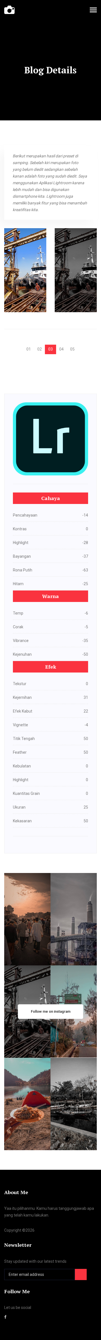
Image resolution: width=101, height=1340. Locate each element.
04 (61, 349)
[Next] (81, 347)
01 (28, 349)
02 (39, 349)
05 (72, 349)
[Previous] (20, 347)
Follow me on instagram (50, 1011)
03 (50, 349)
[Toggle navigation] (93, 10)
